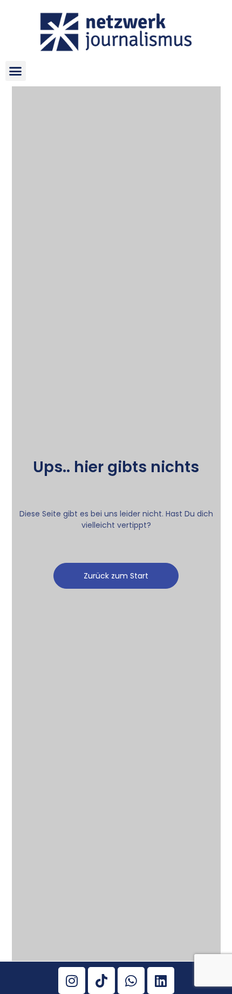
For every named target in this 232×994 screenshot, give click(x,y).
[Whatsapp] (131, 980)
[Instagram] (71, 980)
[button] (15, 71)
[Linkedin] (160, 980)
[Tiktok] (101, 980)
